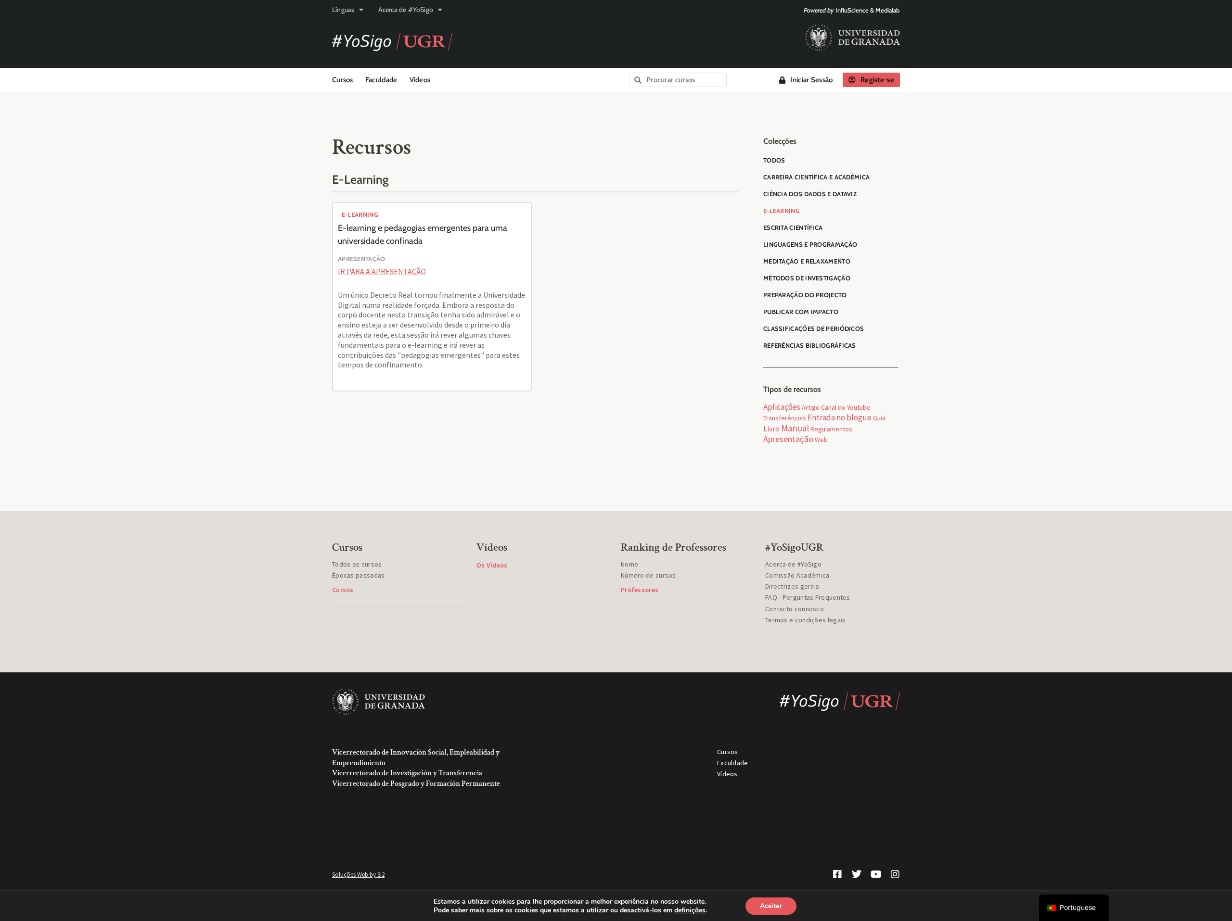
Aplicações (781, 407)
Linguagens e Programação (810, 244)
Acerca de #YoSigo (405, 9)
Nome (629, 564)
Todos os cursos (357, 564)
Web (821, 439)
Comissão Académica (797, 575)
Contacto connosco (794, 609)
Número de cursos (648, 575)
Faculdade (381, 80)
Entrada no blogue (840, 417)
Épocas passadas (358, 575)
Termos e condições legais (805, 620)
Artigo (811, 407)
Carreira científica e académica (816, 177)
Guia (879, 418)
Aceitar (771, 905)
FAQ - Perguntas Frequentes (807, 597)
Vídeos (420, 80)
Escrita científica (792, 227)
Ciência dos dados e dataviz (810, 194)
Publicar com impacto (800, 311)
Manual (795, 428)
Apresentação (788, 438)
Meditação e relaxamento (806, 261)
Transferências (784, 418)
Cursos (342, 80)
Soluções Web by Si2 (358, 875)
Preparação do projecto (805, 295)
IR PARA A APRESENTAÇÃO (382, 271)
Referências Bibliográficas (809, 345)
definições (690, 910)
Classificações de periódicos (813, 328)
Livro (771, 428)
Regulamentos (831, 429)
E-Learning (360, 214)
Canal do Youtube (846, 407)
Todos (774, 160)
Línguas (343, 9)
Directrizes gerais (792, 586)
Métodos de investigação (806, 278)
